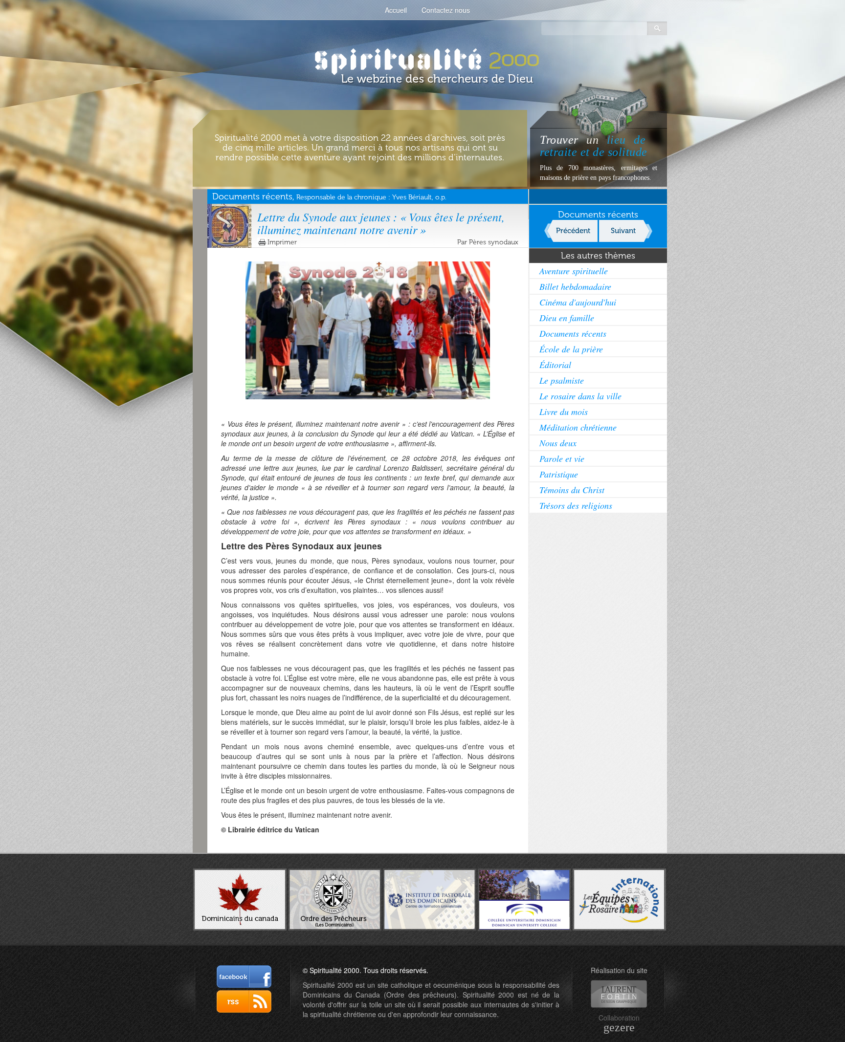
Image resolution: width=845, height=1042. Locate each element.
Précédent (573, 230)
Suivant (623, 230)
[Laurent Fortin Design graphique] (619, 994)
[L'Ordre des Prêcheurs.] (334, 899)
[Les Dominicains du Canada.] (240, 898)
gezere (619, 1027)
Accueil (396, 10)
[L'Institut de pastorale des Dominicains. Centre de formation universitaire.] (429, 898)
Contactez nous (446, 10)
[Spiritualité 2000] (422, 58)
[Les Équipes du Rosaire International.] (619, 898)
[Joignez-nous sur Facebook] (244, 976)
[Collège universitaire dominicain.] (524, 899)
